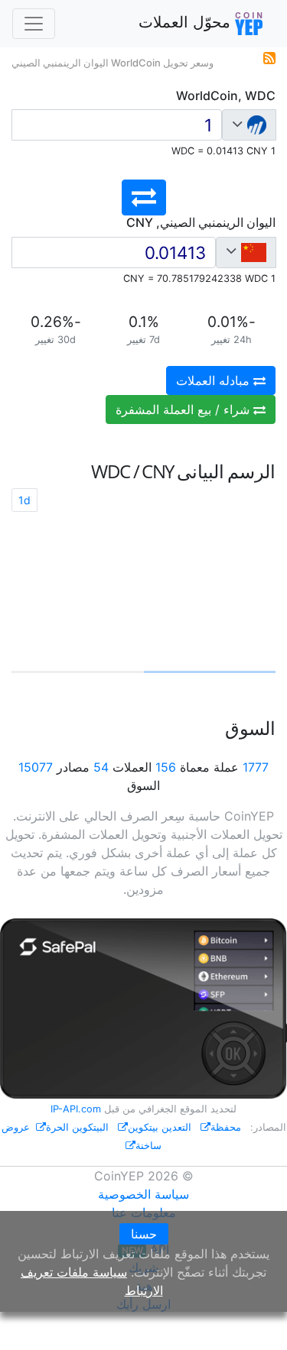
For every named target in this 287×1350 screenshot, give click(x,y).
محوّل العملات (187, 22)
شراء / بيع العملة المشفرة (184, 409)
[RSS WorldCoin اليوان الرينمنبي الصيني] (269, 56)
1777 (256, 767)
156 (165, 767)
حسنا (144, 1234)
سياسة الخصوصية (143, 1194)
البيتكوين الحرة (77, 1127)
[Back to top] (254, 1317)
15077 (35, 767)
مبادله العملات (214, 380)
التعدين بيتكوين (159, 1127)
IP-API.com (76, 1109)
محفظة (225, 1127)
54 (101, 767)
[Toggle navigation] (33, 23)
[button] (144, 197)
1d (24, 500)
